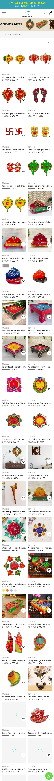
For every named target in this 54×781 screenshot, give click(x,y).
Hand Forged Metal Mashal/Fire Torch (19, 511)
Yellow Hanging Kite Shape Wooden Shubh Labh (23, 77)
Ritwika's (5, 74)
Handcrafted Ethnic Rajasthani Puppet (19, 660)
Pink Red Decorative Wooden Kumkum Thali (22, 403)
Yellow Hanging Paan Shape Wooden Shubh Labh (24, 222)
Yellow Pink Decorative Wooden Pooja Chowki (22, 367)
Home (6, 34)
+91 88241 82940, (19, 3)
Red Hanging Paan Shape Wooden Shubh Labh (23, 113)
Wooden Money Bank (37, 769)
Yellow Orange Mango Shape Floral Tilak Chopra (24, 696)
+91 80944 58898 (37, 3)
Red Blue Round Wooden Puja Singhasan (20, 294)
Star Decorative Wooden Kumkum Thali (20, 439)
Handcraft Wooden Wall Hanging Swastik (21, 149)
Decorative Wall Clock (38, 475)
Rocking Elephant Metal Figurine (16, 769)
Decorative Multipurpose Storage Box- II (20, 624)
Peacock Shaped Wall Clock (15, 475)
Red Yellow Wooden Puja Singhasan (18, 258)
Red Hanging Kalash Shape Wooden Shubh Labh (24, 186)
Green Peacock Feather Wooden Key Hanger (22, 733)
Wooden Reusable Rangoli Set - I (17, 584)
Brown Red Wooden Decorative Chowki (20, 330)
